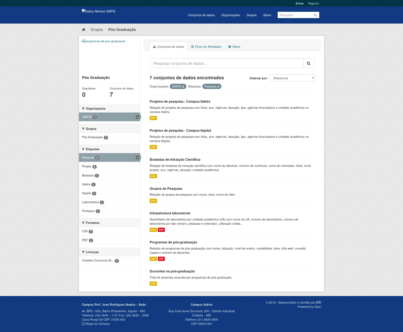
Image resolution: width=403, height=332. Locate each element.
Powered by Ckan (309, 306)
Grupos (251, 15)
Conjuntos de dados (201, 15)
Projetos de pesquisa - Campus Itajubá (180, 130)
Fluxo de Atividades (207, 46)
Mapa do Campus (98, 323)
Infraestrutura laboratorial (170, 213)
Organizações (230, 15)
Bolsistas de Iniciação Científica (175, 159)
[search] (309, 63)
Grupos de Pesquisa (166, 188)
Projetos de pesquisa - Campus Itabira (180, 101)
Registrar (313, 3)
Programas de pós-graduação (173, 242)
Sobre (267, 15)
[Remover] (183, 86)
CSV (153, 118)
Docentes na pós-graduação (172, 271)
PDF (161, 229)
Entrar (300, 3)
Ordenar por (258, 78)
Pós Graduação (122, 29)
